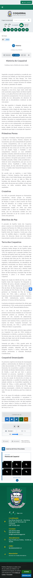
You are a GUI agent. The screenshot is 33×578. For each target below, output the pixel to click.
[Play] (14, 426)
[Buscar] (28, 20)
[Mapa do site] (23, 29)
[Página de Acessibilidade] (27, 29)
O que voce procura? (7, 20)
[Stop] (18, 426)
